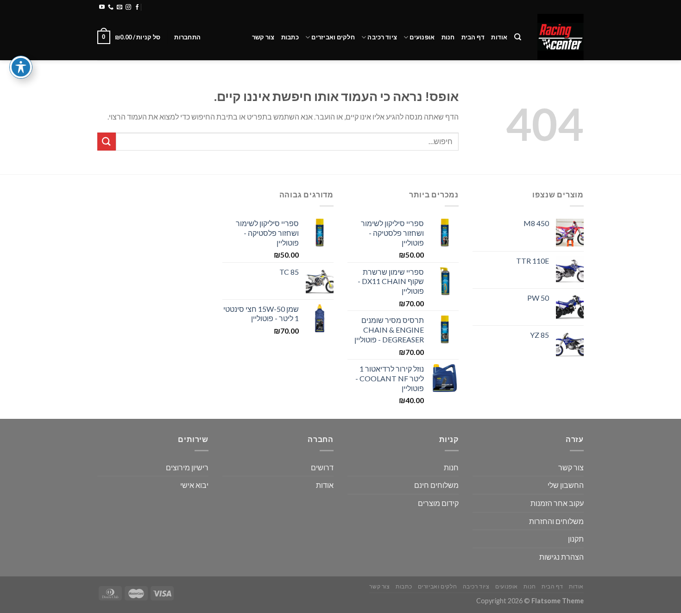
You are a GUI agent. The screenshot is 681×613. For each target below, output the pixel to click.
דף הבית (473, 37)
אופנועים (422, 37)
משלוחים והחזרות (208, 7)
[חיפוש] (517, 37)
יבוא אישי (194, 484)
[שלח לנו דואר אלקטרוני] (119, 7)
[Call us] (111, 7)
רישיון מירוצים (187, 467)
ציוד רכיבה (382, 37)
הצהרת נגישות (561, 556)
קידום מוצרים (438, 503)
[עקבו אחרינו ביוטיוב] (102, 7)
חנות (448, 37)
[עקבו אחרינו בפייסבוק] (137, 7)
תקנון (576, 538)
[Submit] (106, 142)
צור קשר (263, 37)
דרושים (322, 467)
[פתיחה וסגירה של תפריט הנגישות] (21, 67)
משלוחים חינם (436, 484)
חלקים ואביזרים (333, 37)
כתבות (290, 37)
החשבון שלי (566, 484)
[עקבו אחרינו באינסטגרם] (128, 7)
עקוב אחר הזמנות (557, 503)
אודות (499, 37)
